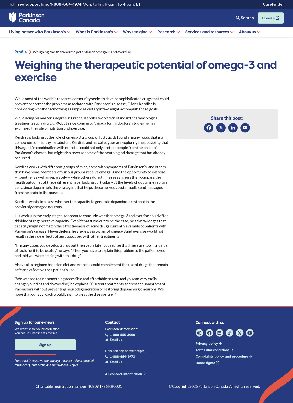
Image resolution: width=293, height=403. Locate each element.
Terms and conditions (213, 350)
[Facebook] (208, 127)
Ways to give (135, 32)
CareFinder (273, 4)
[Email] (245, 127)
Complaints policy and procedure (222, 356)
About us (248, 32)
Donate (266, 19)
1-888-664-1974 (66, 4)
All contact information (124, 374)
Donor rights (206, 363)
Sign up (45, 344)
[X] (221, 127)
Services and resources (207, 32)
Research (166, 32)
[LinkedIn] (233, 127)
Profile (21, 52)
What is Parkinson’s (95, 32)
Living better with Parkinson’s (38, 32)
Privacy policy (207, 343)
